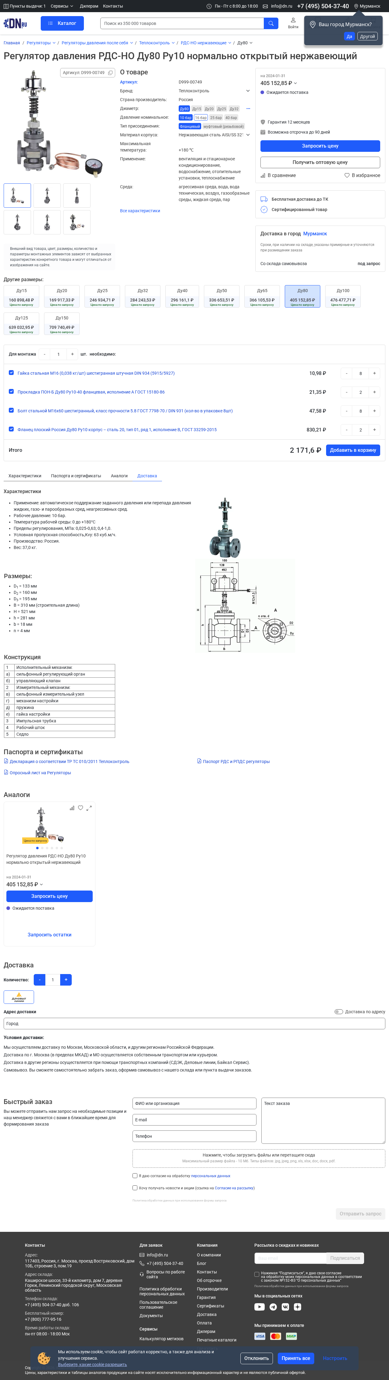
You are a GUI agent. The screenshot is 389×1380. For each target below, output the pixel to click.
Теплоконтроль (154, 42)
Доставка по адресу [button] (365, 1011)
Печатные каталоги (216, 1339)
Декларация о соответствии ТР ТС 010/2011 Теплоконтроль (69, 761)
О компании (209, 1254)
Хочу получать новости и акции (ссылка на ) (197, 1188)
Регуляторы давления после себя (95, 42)
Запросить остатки (49, 935)
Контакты (113, 6)
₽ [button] (290, 83)
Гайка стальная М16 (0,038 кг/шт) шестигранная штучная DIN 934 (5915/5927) (96, 373)
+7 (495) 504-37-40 (323, 6)
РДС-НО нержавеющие (203, 42)
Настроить (335, 1358)
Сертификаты (210, 1305)
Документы (151, 1315)
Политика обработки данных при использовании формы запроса (179, 1200)
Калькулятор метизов (161, 1338)
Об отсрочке (209, 1280)
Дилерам (89, 6)
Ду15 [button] (196, 109)
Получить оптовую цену (320, 162)
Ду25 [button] (221, 109)
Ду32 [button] (234, 109)
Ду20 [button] (209, 109)
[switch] (339, 1011)
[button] (62, 6)
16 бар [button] (201, 118)
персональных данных (210, 1176)
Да (349, 36)
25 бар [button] (216, 118)
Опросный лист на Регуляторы (40, 772)
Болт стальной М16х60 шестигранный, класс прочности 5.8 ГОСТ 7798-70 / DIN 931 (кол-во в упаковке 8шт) (125, 410)
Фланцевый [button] (190, 126)
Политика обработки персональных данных (162, 1291)
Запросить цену (320, 146)
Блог (201, 1263)
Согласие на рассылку (234, 1188)
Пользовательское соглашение (158, 1305)
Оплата (204, 1322)
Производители (212, 1288)
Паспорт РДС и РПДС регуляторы (236, 761)
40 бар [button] (231, 118)
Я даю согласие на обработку (184, 1176)
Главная (12, 42)
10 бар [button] (185, 118)
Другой (367, 36)
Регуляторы (39, 42)
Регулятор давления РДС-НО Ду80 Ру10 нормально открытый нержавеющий (46, 859)
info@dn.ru (281, 6)
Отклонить (256, 1358)
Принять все (296, 1358)
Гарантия (206, 1297)
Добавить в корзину (353, 450)
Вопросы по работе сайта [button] (165, 1274)
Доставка (207, 1314)
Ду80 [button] (184, 109)
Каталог (67, 23)
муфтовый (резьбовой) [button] (224, 126)
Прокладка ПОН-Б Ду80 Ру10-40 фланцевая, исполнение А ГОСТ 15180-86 (91, 392)
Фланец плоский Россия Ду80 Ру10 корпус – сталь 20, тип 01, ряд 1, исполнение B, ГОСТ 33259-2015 (117, 429)
